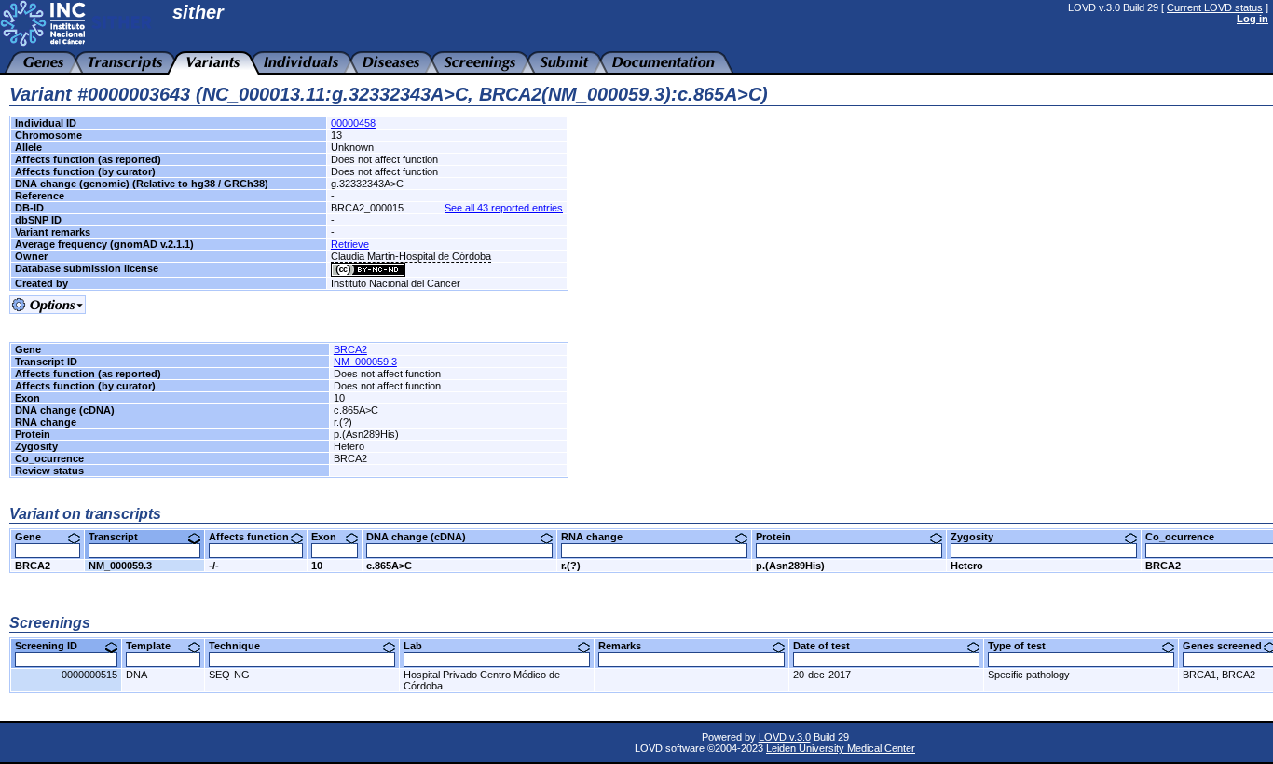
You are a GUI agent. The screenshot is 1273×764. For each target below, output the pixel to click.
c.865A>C (389, 565)
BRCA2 (350, 349)
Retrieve (350, 244)
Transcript (120, 536)
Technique (241, 645)
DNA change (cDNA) (423, 536)
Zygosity (979, 536)
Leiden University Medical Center (840, 748)
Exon (330, 536)
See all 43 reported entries (504, 207)
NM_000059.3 (365, 361)
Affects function (256, 536)
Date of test (828, 645)
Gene (35, 536)
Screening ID (53, 645)
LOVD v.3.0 (785, 737)
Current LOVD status (1215, 7)
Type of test (1024, 645)
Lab (420, 645)
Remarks (626, 645)
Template (155, 645)
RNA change (598, 536)
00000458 (353, 123)
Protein (780, 536)
